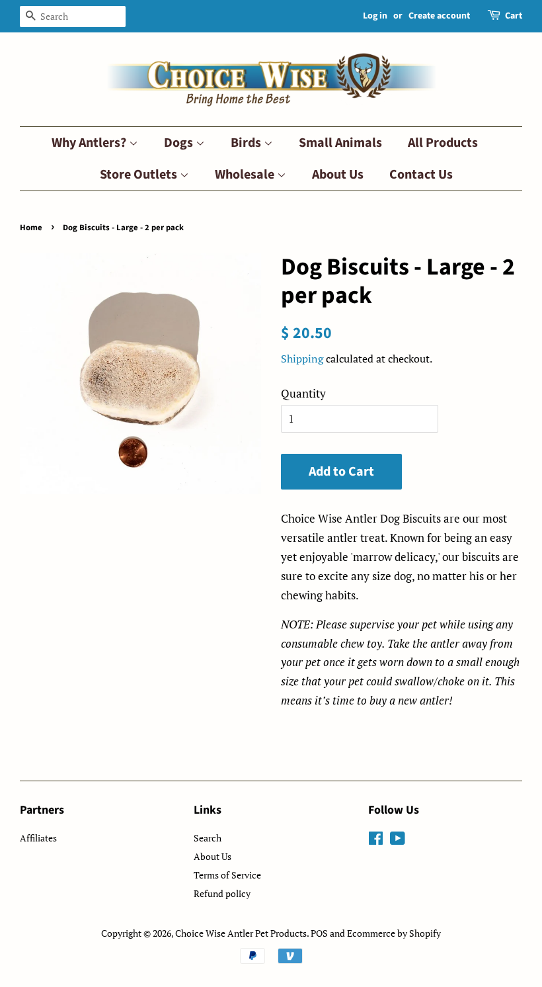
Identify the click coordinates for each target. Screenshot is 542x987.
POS (319, 933)
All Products (443, 143)
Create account (439, 15)
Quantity (303, 393)
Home (31, 228)
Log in (375, 15)
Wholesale (246, 174)
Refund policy (222, 893)
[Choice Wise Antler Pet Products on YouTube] (397, 840)
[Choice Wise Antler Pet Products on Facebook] (375, 840)
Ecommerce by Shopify (394, 933)
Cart (513, 15)
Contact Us (421, 174)
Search (207, 838)
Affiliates (38, 838)
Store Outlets (140, 174)
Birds (247, 143)
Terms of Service (227, 875)
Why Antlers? (90, 143)
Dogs (180, 143)
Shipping (302, 358)
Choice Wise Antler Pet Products (241, 933)
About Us (338, 174)
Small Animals (340, 143)
